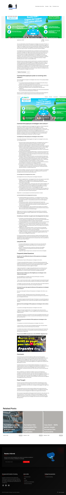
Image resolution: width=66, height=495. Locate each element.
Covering (20, 435)
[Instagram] (6, 485)
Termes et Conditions (28, 483)
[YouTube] (9, 485)
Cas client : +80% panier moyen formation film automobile (51, 428)
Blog (25, 478)
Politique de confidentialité (29, 481)
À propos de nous (27, 476)
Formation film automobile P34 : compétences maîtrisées (30, 428)
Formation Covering (49, 476)
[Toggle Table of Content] (28, 72)
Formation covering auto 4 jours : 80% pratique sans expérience (11, 428)
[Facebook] (3, 485)
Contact (25, 480)
